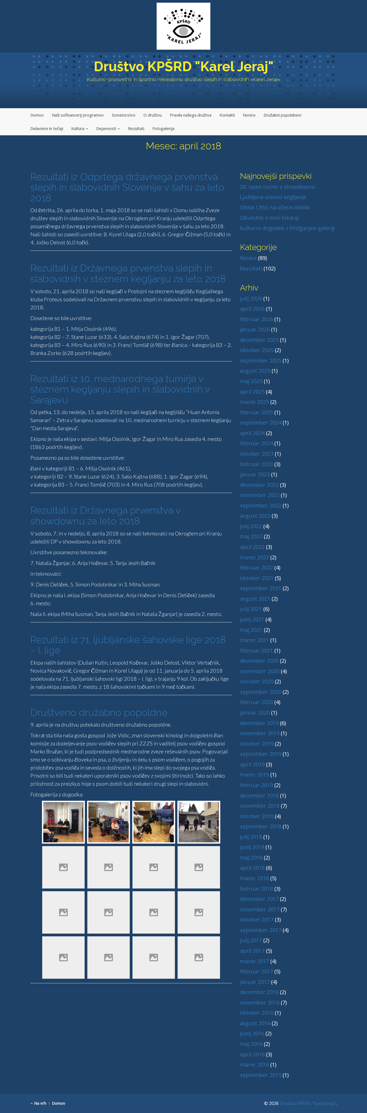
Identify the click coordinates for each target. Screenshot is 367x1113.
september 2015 (260, 1075)
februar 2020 (256, 702)
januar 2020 (255, 712)
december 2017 (259, 898)
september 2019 (260, 753)
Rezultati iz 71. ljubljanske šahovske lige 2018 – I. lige (128, 645)
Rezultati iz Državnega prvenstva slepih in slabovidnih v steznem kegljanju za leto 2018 (128, 273)
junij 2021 (252, 619)
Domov (37, 115)
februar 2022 (256, 567)
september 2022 (260, 505)
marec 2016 (254, 1064)
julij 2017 (251, 940)
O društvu (152, 115)
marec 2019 (254, 774)
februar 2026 (256, 319)
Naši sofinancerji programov (78, 115)
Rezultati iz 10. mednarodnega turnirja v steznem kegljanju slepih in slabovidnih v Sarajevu (120, 389)
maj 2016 (251, 1043)
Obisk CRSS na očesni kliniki (275, 207)
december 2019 (259, 723)
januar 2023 (255, 474)
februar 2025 (256, 412)
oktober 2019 (257, 743)
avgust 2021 (255, 598)
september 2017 (260, 930)
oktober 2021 (257, 578)
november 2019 (259, 733)
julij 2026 (251, 298)
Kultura (78, 128)
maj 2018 (251, 857)
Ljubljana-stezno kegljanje (273, 197)
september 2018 (260, 826)
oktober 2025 (257, 350)
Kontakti (227, 115)
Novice (249, 115)
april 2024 (252, 433)
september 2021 (260, 588)
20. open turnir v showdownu (277, 186)
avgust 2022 (255, 515)
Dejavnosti (106, 128)
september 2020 (260, 691)
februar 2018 (256, 888)
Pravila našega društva (190, 115)
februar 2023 (256, 464)
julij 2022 (251, 526)
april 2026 (252, 308)
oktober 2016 (257, 1012)
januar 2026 (255, 329)
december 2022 (259, 484)
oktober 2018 (257, 816)
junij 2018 (252, 847)
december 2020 (259, 660)
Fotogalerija (163, 128)
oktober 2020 (257, 681)
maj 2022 (251, 536)
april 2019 (252, 764)
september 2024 (260, 422)
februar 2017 (256, 971)
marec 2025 (254, 401)
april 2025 (252, 391)
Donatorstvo (123, 115)
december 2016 (259, 992)
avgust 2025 (255, 370)
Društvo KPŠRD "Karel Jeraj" (184, 66)
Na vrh (39, 1103)
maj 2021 (251, 629)
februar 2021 (256, 650)
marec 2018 (254, 878)
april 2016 (252, 1054)
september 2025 (260, 360)
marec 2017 (254, 961)
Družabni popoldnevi (282, 115)
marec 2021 (254, 640)
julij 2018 (251, 836)
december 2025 (259, 339)
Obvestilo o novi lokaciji (269, 217)
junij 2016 (252, 1033)
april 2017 (252, 950)
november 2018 (259, 805)
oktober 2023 (257, 453)
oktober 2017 (257, 919)
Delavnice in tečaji (46, 128)
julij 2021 (251, 608)
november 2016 (259, 1002)
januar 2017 (255, 981)
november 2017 (259, 909)
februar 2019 (256, 785)
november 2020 (259, 671)
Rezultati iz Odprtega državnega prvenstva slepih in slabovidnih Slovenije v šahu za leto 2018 (127, 187)
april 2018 (252, 867)
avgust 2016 (255, 1023)
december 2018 (259, 795)
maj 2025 (251, 381)
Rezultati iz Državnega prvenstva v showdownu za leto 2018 (105, 516)
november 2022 (259, 495)
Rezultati (136, 128)
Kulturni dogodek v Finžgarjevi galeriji (287, 228)
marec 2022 (254, 557)
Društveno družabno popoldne (98, 712)
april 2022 (252, 546)
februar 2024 (256, 443)
